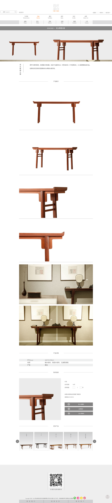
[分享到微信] (75, 498)
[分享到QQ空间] (81, 498)
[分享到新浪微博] (84, 498)
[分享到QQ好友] (78, 498)
